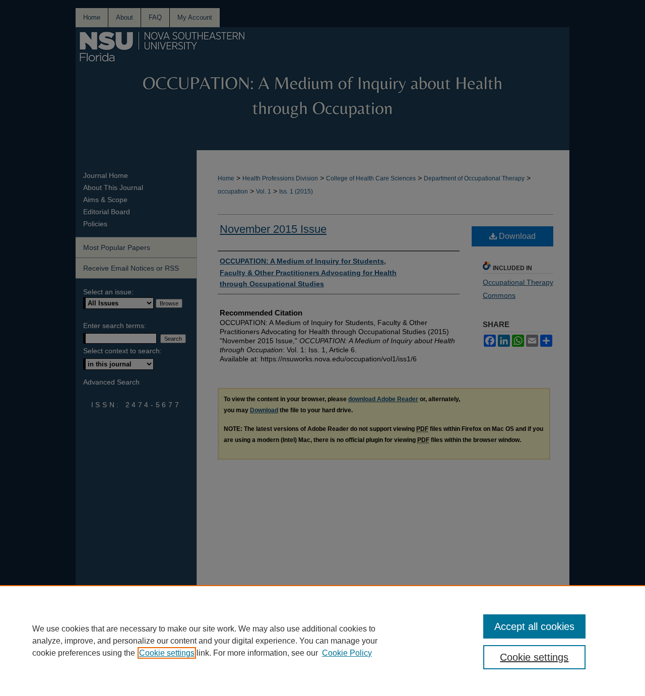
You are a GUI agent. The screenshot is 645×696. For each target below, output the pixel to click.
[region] (322, 640)
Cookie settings (167, 653)
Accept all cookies (534, 626)
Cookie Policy (347, 653)
